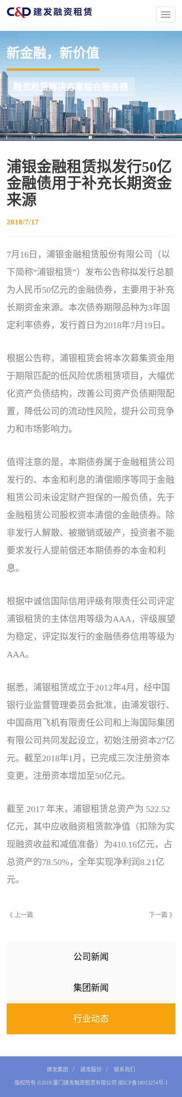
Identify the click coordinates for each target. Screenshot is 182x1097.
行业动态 (91, 1019)
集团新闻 (91, 988)
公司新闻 (91, 957)
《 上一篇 (20, 914)
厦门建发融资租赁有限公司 (85, 1083)
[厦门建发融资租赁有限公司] (46, 12)
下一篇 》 (162, 914)
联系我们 (124, 1070)
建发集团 (57, 1070)
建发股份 (91, 1070)
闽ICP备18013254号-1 (142, 1083)
